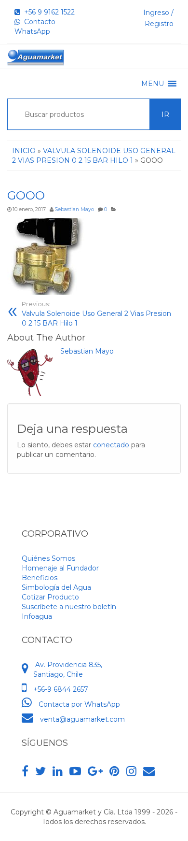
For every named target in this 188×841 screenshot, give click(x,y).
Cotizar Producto (50, 597)
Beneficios (39, 577)
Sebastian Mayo (74, 209)
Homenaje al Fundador (60, 568)
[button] (152, 83)
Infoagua (37, 616)
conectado (111, 445)
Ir (165, 114)
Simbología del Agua (56, 587)
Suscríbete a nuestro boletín (69, 606)
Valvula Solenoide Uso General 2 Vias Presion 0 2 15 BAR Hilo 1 (96, 314)
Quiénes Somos (48, 558)
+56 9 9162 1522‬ (47, 12)
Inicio (24, 150)
